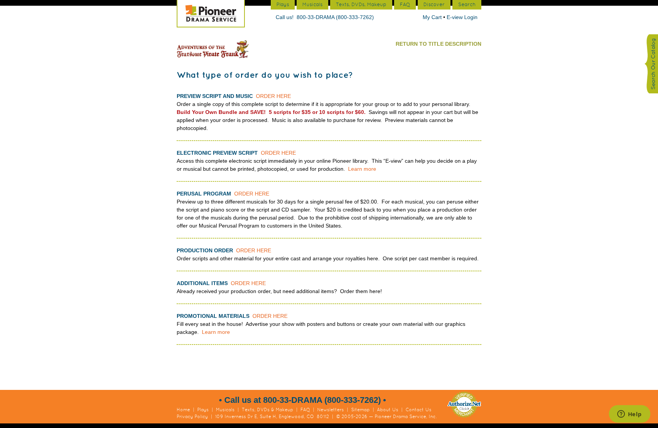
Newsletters (330, 409)
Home (183, 409)
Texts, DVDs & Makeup (267, 409)
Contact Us (418, 409)
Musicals (225, 409)
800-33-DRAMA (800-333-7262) (335, 17)
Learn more (362, 169)
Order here (273, 96)
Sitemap (360, 409)
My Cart (433, 17)
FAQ (305, 409)
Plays (203, 409)
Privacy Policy (192, 416)
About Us (387, 409)
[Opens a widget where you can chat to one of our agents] (629, 414)
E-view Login (462, 17)
